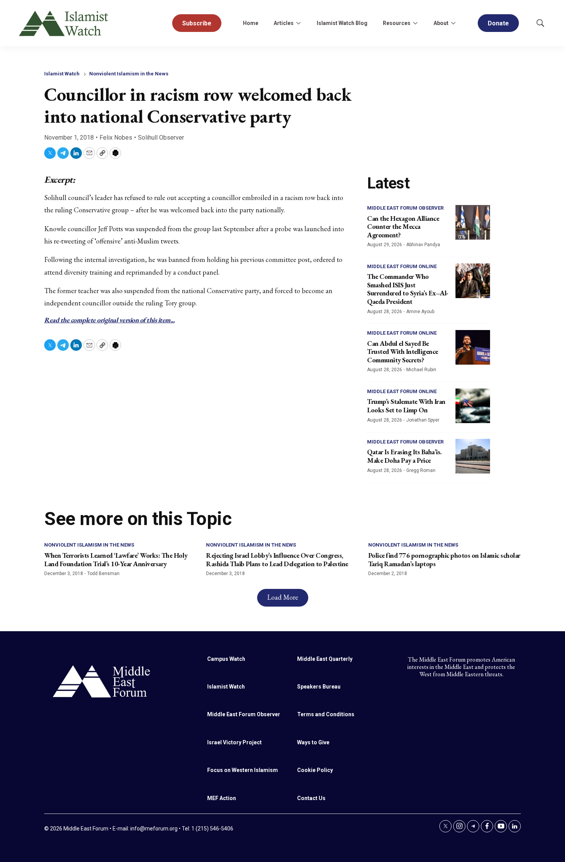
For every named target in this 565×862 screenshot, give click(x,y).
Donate (498, 23)
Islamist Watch (62, 74)
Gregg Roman (420, 470)
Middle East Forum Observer (405, 208)
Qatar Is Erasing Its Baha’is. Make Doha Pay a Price (404, 456)
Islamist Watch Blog (342, 23)
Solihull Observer (161, 137)
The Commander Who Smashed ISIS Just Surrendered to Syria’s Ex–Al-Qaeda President (408, 289)
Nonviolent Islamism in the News (128, 74)
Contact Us (311, 798)
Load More (282, 597)
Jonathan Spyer (422, 420)
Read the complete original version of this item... (109, 319)
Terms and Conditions (325, 714)
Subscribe (196, 23)
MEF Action (221, 798)
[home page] (102, 681)
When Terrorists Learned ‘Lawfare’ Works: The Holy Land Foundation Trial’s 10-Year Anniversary (116, 559)
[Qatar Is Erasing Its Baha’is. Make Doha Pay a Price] (472, 456)
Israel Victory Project (234, 742)
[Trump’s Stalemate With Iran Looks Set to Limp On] (472, 405)
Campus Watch (226, 659)
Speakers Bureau (319, 687)
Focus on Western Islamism (242, 770)
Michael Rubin (421, 369)
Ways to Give (313, 742)
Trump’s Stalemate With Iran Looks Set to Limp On (406, 405)
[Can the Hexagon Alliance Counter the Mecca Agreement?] (472, 222)
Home (250, 23)
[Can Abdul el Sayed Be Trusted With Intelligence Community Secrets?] (472, 347)
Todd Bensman (103, 573)
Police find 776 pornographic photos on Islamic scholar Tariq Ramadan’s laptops (444, 559)
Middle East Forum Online (402, 266)
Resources (396, 23)
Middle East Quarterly (324, 659)
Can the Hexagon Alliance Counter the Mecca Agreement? (403, 226)
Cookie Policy (315, 770)
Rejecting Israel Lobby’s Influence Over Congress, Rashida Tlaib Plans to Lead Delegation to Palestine (277, 559)
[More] (298, 23)
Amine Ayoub (420, 311)
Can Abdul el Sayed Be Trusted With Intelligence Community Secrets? (402, 351)
